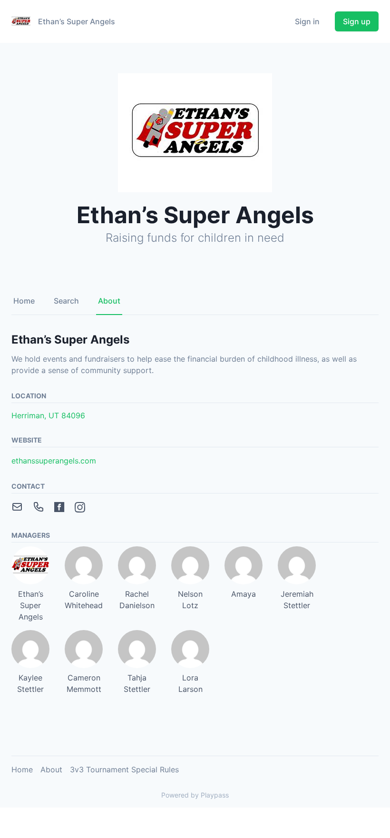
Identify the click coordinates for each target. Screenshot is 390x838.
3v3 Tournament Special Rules (124, 769)
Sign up (356, 21)
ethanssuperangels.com (53, 460)
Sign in (307, 21)
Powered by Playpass (195, 795)
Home (24, 301)
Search (66, 301)
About (109, 301)
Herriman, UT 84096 (48, 415)
